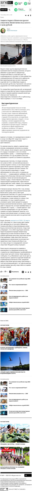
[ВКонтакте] (26, 15)
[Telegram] (28, 15)
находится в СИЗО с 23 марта (20, 220)
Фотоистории (4, 325)
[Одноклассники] (31, 15)
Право (2, 17)
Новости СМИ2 (4, 320)
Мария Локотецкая (12, 30)
